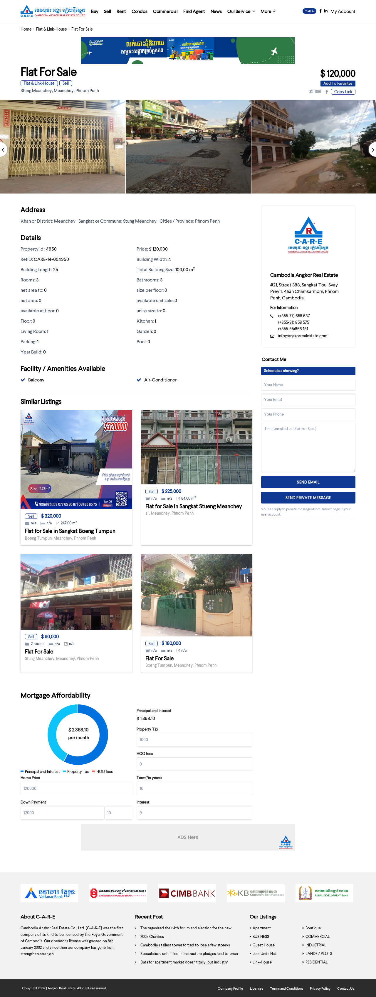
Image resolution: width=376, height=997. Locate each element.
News (216, 11)
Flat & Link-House (51, 28)
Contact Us (345, 988)
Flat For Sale (39, 651)
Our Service (239, 11)
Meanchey (64, 90)
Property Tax (147, 729)
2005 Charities (152, 936)
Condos (139, 11)
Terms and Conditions (286, 988)
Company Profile (230, 988)
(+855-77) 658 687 (294, 315)
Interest (143, 802)
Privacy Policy (320, 988)
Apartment (262, 928)
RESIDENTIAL (317, 962)
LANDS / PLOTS (319, 953)
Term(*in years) (149, 777)
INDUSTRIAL (316, 945)
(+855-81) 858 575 (293, 322)
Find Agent (194, 11)
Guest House (264, 945)
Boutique (313, 928)
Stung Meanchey (36, 90)
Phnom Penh (87, 90)
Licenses (256, 988)
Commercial (165, 11)
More (266, 11)
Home (26, 28)
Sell (107, 11)
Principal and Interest (154, 710)
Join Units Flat (264, 953)
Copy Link (343, 91)
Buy (94, 11)
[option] (188, 147)
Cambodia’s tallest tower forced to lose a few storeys (185, 945)
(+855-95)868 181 (293, 328)
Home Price (30, 777)
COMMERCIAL (318, 936)
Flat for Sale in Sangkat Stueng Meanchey (193, 506)
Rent (121, 11)
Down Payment (33, 802)
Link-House (262, 962)
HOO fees (145, 753)
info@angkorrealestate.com (303, 335)
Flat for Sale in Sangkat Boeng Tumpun (70, 530)
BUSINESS (261, 936)
